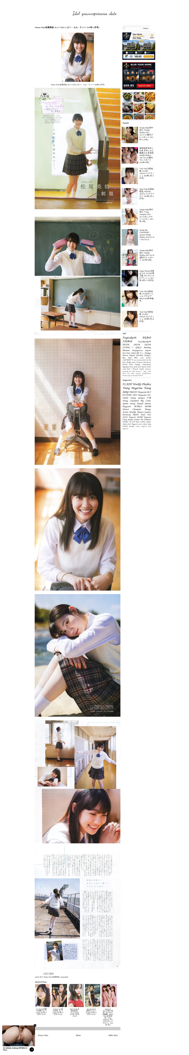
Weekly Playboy (142, 384)
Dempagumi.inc (137, 350)
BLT (41, 977)
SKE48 (136, 344)
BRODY (136, 415)
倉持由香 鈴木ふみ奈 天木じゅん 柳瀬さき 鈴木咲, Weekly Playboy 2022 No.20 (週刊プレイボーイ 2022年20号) (146, 155)
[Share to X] (48, 974)
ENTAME (126, 395)
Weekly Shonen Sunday (140, 412)
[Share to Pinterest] (53, 974)
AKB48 (146, 338)
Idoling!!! (147, 355)
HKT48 (125, 344)
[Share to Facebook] (51, 974)
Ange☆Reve (147, 371)
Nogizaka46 (64, 977)
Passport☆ (139, 371)
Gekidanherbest (146, 373)
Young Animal (136, 403)
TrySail (141, 369)
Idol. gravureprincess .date (94, 13)
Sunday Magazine (141, 426)
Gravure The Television (142, 420)
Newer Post (43, 1035)
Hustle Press (146, 415)
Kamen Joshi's (146, 367)
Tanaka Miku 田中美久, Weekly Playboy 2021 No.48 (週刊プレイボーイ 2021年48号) (146, 255)
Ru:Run (135, 375)
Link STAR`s (145, 358)
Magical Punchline (136, 355)
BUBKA (138, 406)
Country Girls (140, 360)
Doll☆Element (132, 369)
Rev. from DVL (130, 358)
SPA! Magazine (139, 395)
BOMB (148, 406)
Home (78, 1035)
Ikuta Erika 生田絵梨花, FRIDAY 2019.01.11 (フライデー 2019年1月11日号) (146, 194)
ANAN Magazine (129, 417)
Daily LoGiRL (140, 422)
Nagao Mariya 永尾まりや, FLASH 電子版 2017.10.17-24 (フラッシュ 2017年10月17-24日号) (146, 276)
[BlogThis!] (46, 974)
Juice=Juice (126, 353)
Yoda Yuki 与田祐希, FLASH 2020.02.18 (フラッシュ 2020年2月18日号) (146, 317)
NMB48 (127, 341)
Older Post (112, 1035)
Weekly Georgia (128, 426)
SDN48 (140, 375)
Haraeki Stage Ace (127, 375)
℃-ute (133, 360)
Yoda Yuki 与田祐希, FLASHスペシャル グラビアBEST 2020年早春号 (146, 296)
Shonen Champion (131, 409)
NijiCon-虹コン (137, 353)
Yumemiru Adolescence (143, 362)
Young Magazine (132, 388)
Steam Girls (137, 367)
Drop (131, 367)
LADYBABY (126, 360)
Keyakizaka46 (144, 341)
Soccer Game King (144, 424)
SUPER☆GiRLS (131, 347)
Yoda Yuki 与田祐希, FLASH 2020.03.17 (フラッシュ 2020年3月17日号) (146, 173)
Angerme (148, 350)
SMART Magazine (144, 417)
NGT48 (147, 344)
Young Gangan (137, 398)
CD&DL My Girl (128, 422)
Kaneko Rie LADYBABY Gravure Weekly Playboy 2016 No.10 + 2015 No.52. (146, 235)
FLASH (127, 384)
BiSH (124, 373)
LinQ (124, 369)
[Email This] (44, 974)
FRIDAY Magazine (137, 392)
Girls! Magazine (132, 424)
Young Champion (130, 401)
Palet (133, 371)
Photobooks (126, 415)
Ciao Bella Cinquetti (134, 373)
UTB (149, 398)
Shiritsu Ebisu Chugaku (131, 365)
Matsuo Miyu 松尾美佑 (52, 977)
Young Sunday (127, 420)
